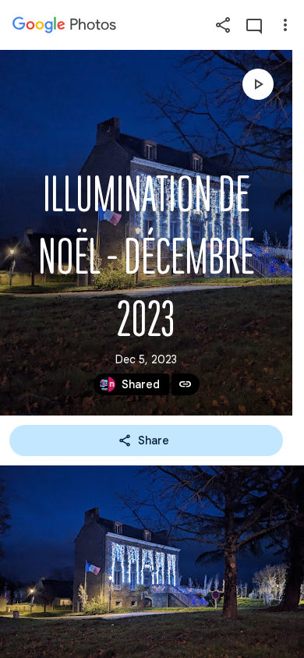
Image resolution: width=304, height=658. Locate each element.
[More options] (285, 25)
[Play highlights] (258, 84)
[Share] (223, 25)
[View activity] (254, 25)
